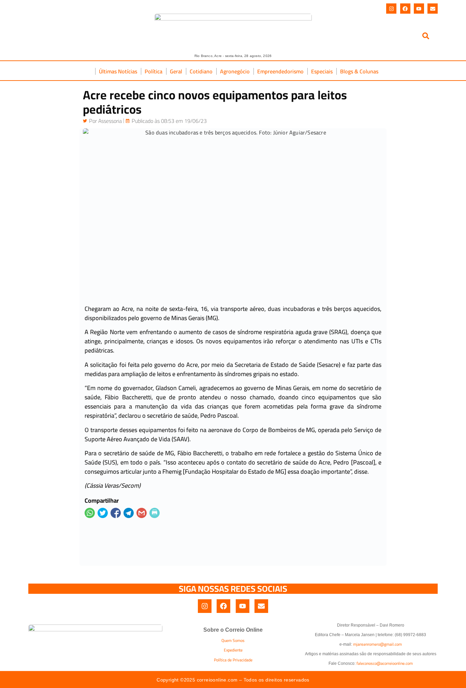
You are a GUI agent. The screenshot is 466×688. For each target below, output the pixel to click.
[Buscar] (426, 37)
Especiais (322, 71)
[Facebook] (405, 8)
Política (153, 71)
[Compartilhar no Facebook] (116, 513)
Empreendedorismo (280, 71)
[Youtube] (419, 8)
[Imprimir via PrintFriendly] (154, 513)
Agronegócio (235, 71)
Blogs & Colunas (359, 71)
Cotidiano (201, 71)
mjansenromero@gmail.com (377, 644)
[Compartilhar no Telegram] (128, 513)
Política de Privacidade (233, 660)
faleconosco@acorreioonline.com (384, 663)
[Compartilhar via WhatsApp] (90, 513)
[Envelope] (432, 8)
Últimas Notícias (118, 71)
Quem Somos (233, 640)
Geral (176, 71)
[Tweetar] (103, 513)
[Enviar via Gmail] (141, 513)
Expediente (233, 650)
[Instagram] (391, 8)
